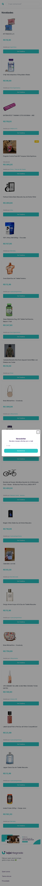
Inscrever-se (21, 451)
